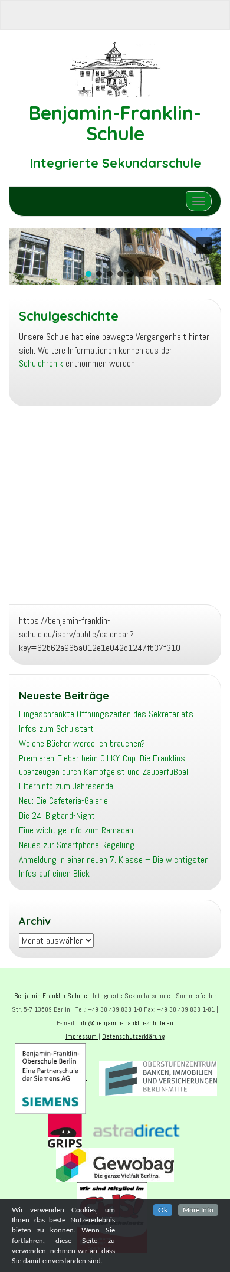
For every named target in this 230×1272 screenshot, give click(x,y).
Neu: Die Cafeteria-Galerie (63, 800)
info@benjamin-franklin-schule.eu (125, 1023)
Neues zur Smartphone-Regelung (76, 845)
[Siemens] (51, 1077)
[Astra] (136, 1130)
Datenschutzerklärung (133, 1036)
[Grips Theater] (66, 1130)
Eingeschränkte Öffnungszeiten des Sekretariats (106, 714)
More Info (198, 1210)
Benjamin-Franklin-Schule (115, 123)
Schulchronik (41, 363)
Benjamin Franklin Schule (50, 996)
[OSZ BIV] (158, 1077)
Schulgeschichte (69, 316)
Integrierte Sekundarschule (115, 163)
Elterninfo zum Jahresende (66, 786)
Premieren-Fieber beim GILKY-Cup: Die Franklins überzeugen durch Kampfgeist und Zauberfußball (104, 765)
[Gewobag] (115, 1164)
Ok (162, 1210)
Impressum (81, 1036)
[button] (204, 245)
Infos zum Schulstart (56, 728)
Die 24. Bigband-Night (57, 815)
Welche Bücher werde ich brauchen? (82, 743)
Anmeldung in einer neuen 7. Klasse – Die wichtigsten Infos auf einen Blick (114, 866)
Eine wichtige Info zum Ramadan (76, 830)
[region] (115, 256)
